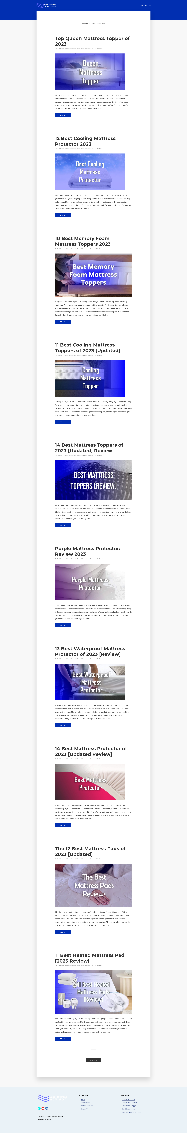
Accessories (135, 5)
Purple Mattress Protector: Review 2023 (87, 551)
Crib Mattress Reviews (129, 1102)
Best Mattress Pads (128, 1109)
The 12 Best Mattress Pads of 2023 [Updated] (90, 851)
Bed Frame (117, 5)
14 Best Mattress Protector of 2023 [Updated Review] (91, 751)
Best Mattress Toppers (129, 1106)
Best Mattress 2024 (128, 1099)
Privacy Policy (85, 1102)
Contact (125, 5)
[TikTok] (39, 1108)
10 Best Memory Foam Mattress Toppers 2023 (83, 241)
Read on (63, 115)
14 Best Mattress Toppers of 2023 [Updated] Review (89, 447)
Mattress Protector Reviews (131, 1112)
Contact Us (84, 1109)
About (83, 1099)
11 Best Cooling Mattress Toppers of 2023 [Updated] (87, 347)
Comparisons (107, 5)
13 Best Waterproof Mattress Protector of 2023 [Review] (90, 651)
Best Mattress (89, 5)
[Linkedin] (46, 1108)
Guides (98, 5)
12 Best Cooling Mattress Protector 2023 (85, 141)
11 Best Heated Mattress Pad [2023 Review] (89, 958)
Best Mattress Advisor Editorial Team (69, 48)
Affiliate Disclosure (87, 1106)
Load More (93, 1060)
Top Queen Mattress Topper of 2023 (92, 41)
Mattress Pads (88, 48)
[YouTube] (42, 1108)
